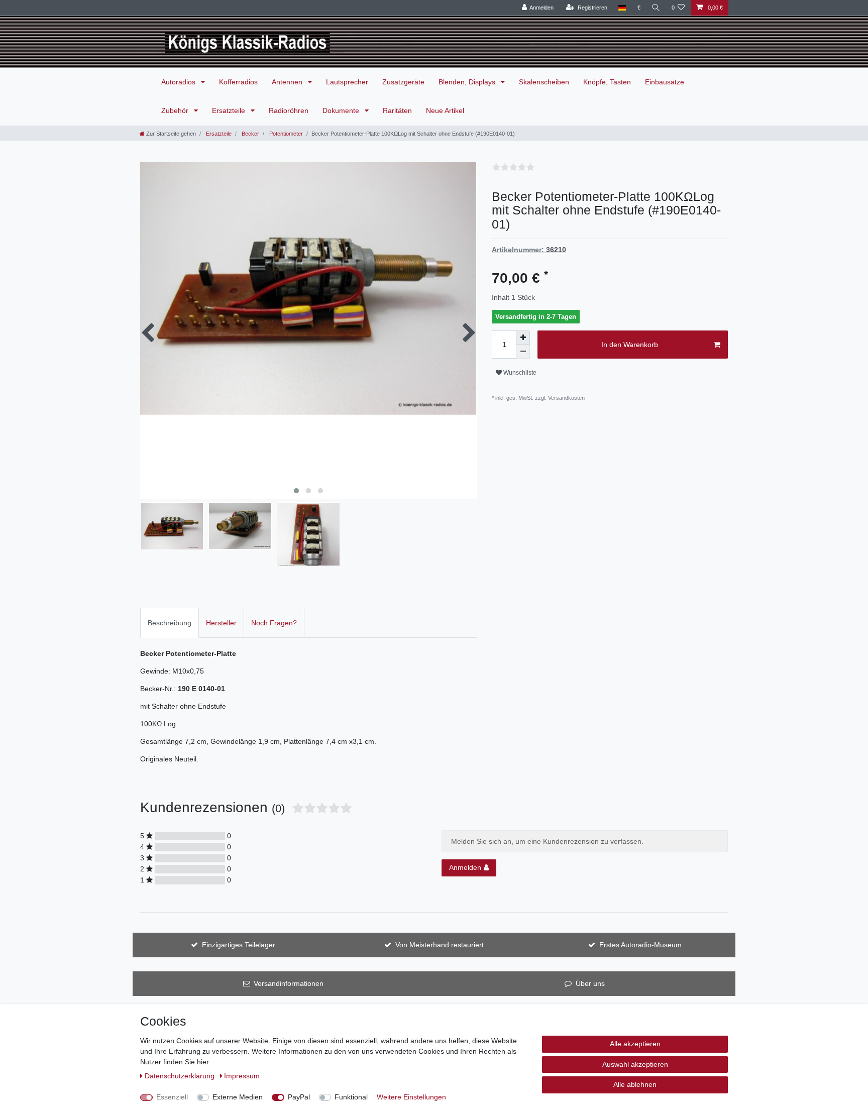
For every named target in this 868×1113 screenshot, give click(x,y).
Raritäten (397, 110)
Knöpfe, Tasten (607, 82)
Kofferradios (238, 82)
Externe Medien (237, 1097)
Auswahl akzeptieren (635, 1064)
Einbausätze (664, 82)
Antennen (288, 82)
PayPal (299, 1097)
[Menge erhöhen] (523, 337)
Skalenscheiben (544, 82)
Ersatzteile (229, 110)
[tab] (169, 622)
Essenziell (172, 1097)
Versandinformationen (288, 983)
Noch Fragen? (274, 623)
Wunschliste (519, 372)
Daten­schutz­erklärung (180, 1076)
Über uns (590, 983)
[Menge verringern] (523, 352)
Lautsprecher (347, 82)
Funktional (351, 1097)
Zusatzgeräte (403, 82)
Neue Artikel (445, 110)
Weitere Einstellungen (411, 1097)
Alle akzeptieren (635, 1044)
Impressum (242, 1076)
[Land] (622, 8)
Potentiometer (285, 134)
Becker (249, 134)
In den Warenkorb (629, 345)
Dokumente (341, 110)
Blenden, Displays (468, 82)
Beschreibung (169, 623)
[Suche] (656, 8)
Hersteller (221, 623)
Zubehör (175, 110)
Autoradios (179, 82)
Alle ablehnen (635, 1084)
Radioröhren (288, 110)
